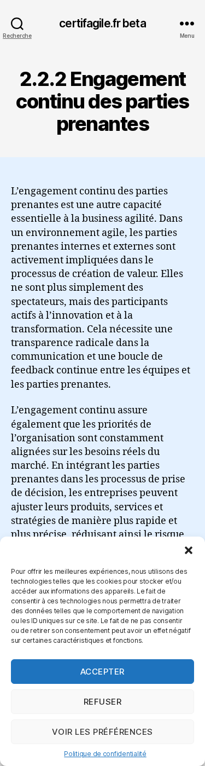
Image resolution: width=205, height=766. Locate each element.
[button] (188, 550)
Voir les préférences (102, 732)
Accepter (102, 671)
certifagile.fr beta (102, 23)
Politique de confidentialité (105, 754)
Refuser (103, 701)
